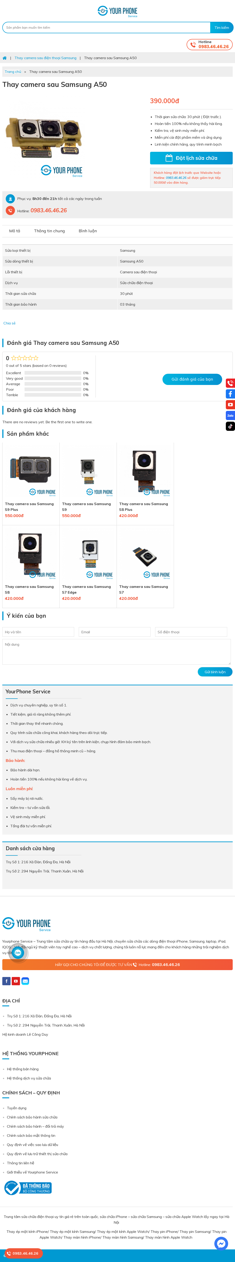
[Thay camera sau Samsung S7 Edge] (88, 580)
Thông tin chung (49, 230)
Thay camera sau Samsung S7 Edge (86, 589)
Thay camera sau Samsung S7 (143, 589)
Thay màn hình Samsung (122, 1237)
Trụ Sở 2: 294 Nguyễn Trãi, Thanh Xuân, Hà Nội (46, 1025)
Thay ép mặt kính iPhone (27, 1231)
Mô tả (14, 230)
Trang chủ (13, 71)
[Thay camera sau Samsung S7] (145, 580)
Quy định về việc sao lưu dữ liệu (32, 1144)
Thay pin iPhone (164, 1231)
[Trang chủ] (4, 57)
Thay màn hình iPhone (81, 1237)
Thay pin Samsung (194, 1231)
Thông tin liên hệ (20, 1163)
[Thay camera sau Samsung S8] (31, 580)
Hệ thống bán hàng (23, 1069)
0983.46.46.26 (214, 46)
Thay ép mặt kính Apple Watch (122, 1231)
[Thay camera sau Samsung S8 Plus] (145, 498)
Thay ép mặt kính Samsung (72, 1231)
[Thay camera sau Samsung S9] (88, 498)
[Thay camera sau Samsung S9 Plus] (31, 498)
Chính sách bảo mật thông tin (31, 1135)
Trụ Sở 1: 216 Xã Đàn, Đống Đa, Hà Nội (39, 1016)
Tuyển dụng (16, 1108)
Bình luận (88, 230)
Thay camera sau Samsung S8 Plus (143, 506)
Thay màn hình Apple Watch (169, 1237)
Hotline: (159, 964)
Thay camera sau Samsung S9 (86, 506)
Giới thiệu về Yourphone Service (32, 1172)
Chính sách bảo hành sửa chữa (32, 1117)
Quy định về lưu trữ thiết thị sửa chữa (37, 1153)
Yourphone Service (117, 11)
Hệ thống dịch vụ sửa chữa (29, 1078)
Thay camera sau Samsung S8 (29, 589)
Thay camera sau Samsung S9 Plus (29, 506)
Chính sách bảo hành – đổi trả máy (35, 1126)
